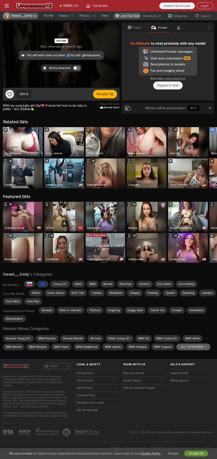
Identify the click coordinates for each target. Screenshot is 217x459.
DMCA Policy (85, 387)
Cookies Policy (86, 395)
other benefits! (175, 78)
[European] (42, 284)
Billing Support (179, 380)
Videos (66, 16)
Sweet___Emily (16, 274)
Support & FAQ (179, 373)
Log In (205, 5)
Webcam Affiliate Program (139, 387)
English (53, 365)
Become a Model (133, 373)
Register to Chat (168, 85)
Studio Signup (132, 380)
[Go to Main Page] (35, 5)
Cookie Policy (150, 453)
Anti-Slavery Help (87, 410)
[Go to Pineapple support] (67, 432)
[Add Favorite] (10, 94)
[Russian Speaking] (29, 284)
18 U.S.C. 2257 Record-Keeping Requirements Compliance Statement (171, 432)
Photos (87, 16)
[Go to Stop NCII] (87, 432)
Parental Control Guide (90, 402)
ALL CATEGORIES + (193, 346)
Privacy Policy (85, 373)
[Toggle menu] (7, 5)
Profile (48, 16)
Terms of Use (85, 380)
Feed (104, 16)
